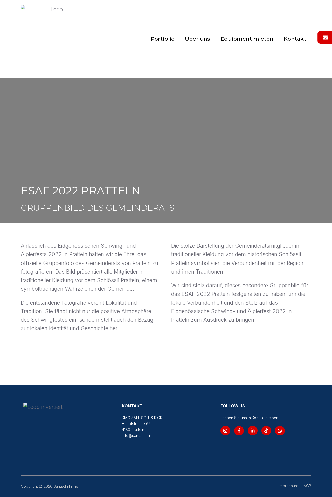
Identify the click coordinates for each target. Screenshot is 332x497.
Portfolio (163, 38)
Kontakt (295, 38)
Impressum (288, 486)
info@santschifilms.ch (141, 435)
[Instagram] (225, 431)
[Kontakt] (325, 37)
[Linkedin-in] (253, 431)
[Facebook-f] (239, 431)
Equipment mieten (246, 38)
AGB (307, 486)
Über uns (197, 38)
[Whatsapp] (280, 431)
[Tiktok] (266, 431)
